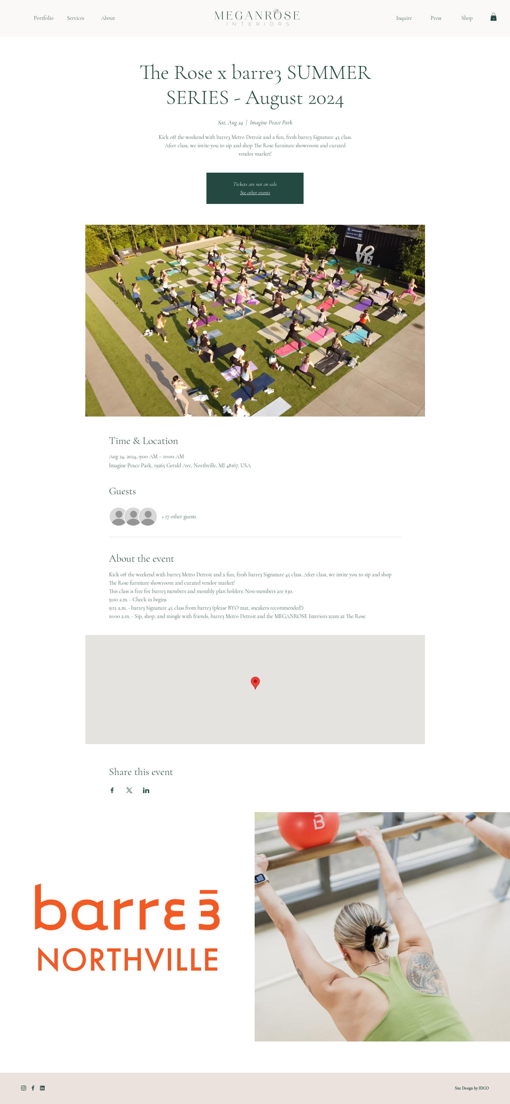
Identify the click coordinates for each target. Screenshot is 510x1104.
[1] (23, 1088)
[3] (33, 1088)
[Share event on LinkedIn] (146, 790)
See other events (255, 192)
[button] (493, 17)
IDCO (484, 1088)
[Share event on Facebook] (112, 790)
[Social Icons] (42, 1088)
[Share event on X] (129, 790)
